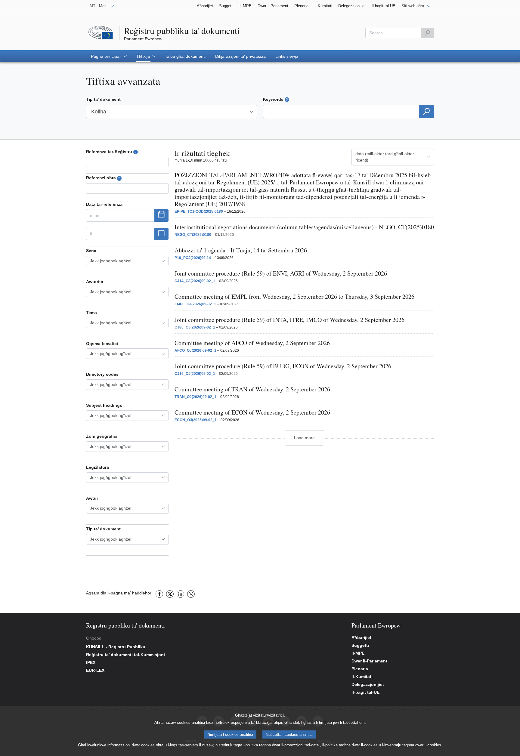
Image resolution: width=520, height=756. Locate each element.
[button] (109, 56)
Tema (91, 312)
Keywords (275, 99)
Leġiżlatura (97, 467)
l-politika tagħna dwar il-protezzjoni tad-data (281, 745)
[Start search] (427, 33)
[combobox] (127, 261)
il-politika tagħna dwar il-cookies (350, 745)
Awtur (92, 498)
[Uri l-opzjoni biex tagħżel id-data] (161, 215)
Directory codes (102, 374)
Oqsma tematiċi (102, 343)
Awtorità (94, 281)
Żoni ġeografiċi (101, 436)
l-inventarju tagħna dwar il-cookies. (412, 745)
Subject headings (104, 405)
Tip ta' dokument (103, 99)
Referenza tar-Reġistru (111, 151)
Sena (91, 250)
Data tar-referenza (104, 204)
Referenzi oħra (103, 177)
